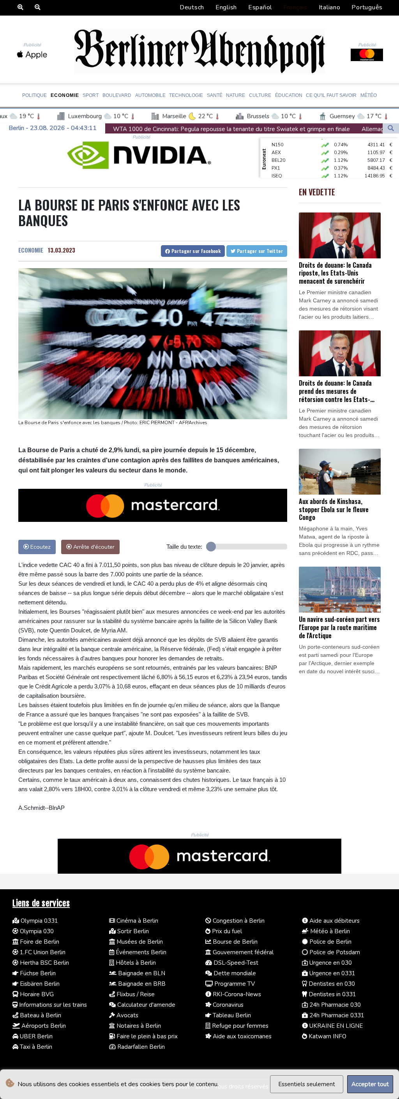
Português (367, 7)
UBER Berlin (35, 1036)
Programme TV (234, 984)
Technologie (186, 95)
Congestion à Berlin (238, 921)
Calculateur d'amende (145, 1005)
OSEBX (279, 175)
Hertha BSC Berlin (43, 963)
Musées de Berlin (139, 942)
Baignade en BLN (141, 973)
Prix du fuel (226, 931)
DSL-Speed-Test (235, 963)
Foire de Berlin (38, 942)
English (226, 7)
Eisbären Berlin (39, 984)
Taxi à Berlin (35, 1047)
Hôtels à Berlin (135, 963)
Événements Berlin (140, 952)
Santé (214, 95)
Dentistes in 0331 (331, 994)
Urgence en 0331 (331, 973)
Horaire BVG (36, 994)
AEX (276, 144)
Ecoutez (40, 547)
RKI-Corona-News (236, 994)
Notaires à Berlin (138, 1026)
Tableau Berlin (231, 1015)
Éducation (288, 95)
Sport (91, 95)
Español (260, 7)
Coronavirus (227, 1005)
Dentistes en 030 (331, 984)
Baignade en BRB (141, 984)
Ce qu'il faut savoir (331, 95)
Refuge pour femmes (239, 1026)
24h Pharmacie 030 (334, 1005)
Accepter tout (370, 1084)
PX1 (276, 159)
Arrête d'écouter (93, 547)
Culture (260, 95)
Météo (368, 95)
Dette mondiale (234, 973)
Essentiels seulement (306, 1084)
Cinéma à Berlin (136, 921)
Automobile (150, 95)
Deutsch (192, 7)
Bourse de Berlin (234, 942)
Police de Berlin (329, 942)
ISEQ (277, 167)
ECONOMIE (30, 250)
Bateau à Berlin (39, 1015)
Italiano (330, 7)
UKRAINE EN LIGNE (335, 1026)
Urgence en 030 (330, 963)
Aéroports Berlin (43, 1026)
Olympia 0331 (38, 921)
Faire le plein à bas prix (146, 1036)
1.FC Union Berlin (41, 952)
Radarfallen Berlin (140, 1047)
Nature (235, 95)
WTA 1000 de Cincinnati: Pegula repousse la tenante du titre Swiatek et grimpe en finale (162, 129)
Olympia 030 (36, 931)
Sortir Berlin (132, 931)
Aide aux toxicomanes (241, 1036)
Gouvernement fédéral (242, 952)
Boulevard (116, 95)
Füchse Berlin (37, 973)
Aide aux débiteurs (334, 921)
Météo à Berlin (329, 931)
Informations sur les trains (52, 1005)
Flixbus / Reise (135, 994)
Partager (195, 251)
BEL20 (278, 152)
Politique (34, 95)
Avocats (126, 1015)
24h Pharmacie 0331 (336, 1015)
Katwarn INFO (326, 1036)
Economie (65, 95)
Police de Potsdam (334, 952)
